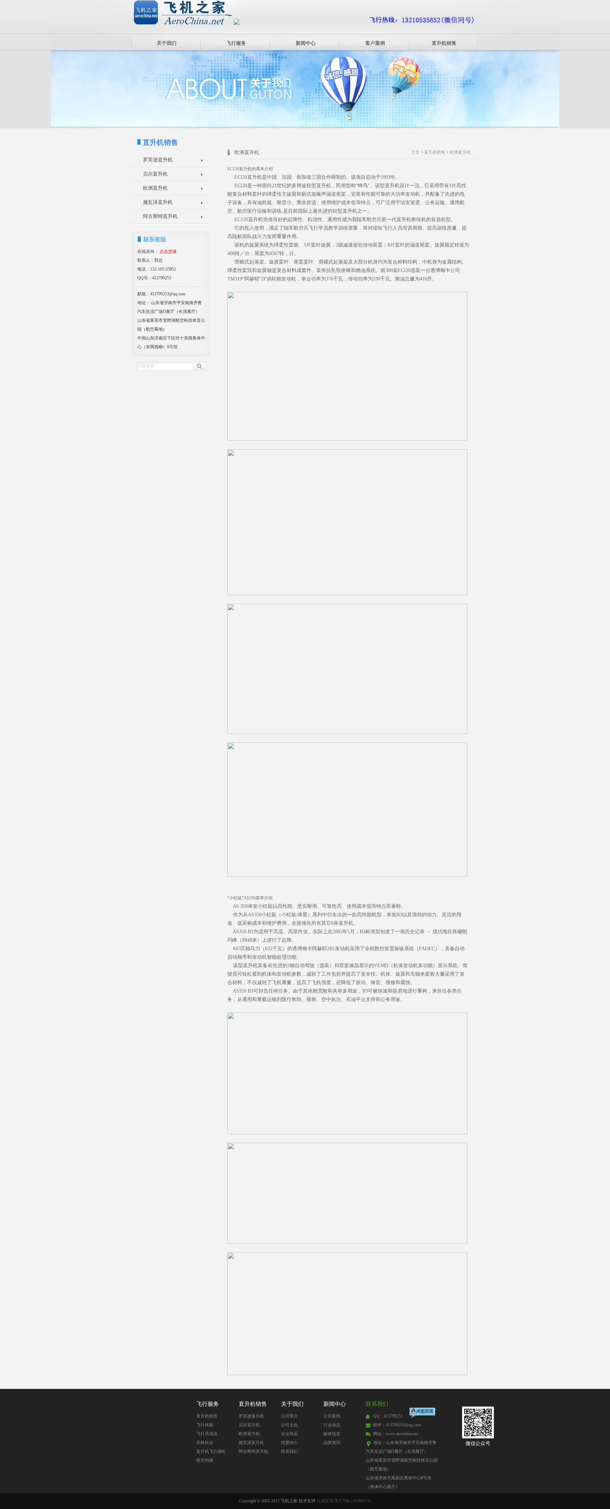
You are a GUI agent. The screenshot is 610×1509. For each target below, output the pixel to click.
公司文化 (289, 1424)
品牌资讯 (331, 1442)
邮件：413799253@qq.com (397, 1424)
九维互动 (325, 1500)
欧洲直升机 (155, 188)
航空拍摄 (204, 1460)
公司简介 (289, 1416)
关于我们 (167, 43)
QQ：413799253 (388, 1416)
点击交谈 (422, 1413)
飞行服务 (236, 43)
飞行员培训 (206, 1433)
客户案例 (375, 43)
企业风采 (289, 1433)
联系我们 (289, 1451)
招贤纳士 (289, 1442)
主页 (415, 152)
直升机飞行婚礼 (211, 1451)
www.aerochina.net (402, 1433)
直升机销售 (444, 43)
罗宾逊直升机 (158, 159)
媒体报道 (331, 1433)
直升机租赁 (206, 1416)
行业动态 (331, 1424)
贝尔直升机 (155, 174)
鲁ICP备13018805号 (353, 1500)
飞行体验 (204, 1424)
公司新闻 (331, 1416)
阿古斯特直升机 (160, 216)
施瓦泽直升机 (158, 202)
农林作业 (204, 1442)
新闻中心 (306, 43)
